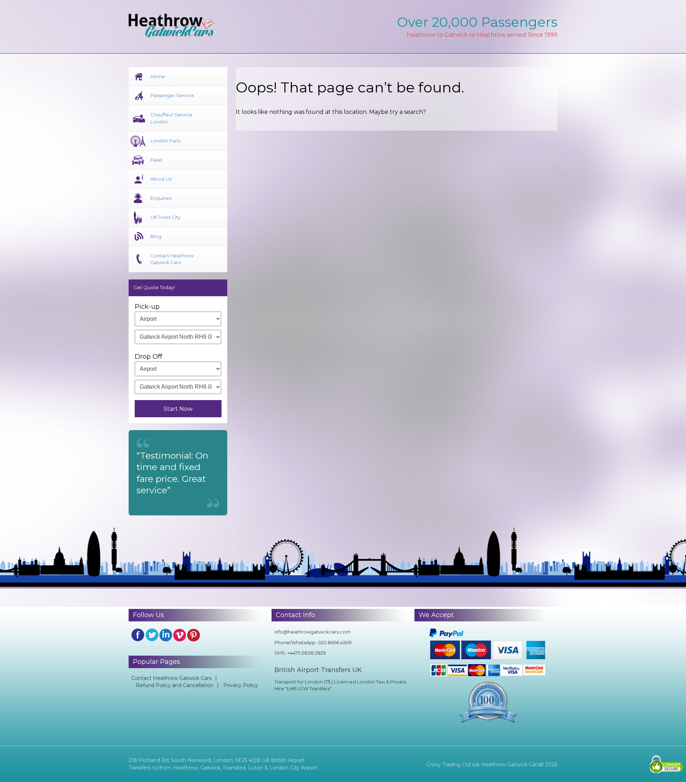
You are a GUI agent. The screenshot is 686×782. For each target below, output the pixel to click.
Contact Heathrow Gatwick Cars (172, 259)
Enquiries (161, 198)
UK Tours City (165, 217)
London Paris (165, 140)
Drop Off (148, 356)
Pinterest (193, 635)
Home (157, 76)
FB (137, 635)
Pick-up (147, 307)
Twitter (151, 635)
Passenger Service (172, 95)
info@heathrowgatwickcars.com (312, 632)
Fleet (156, 160)
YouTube (179, 635)
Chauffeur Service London (171, 118)
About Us (161, 179)
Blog (155, 236)
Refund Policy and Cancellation (174, 685)
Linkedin (165, 635)
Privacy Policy (240, 685)
